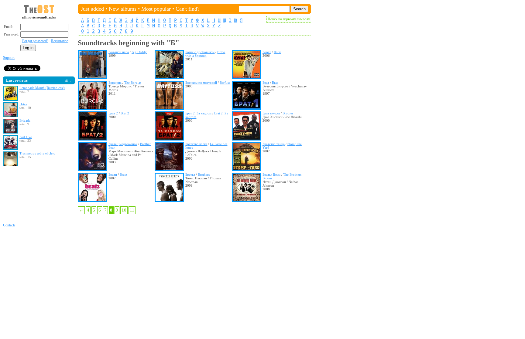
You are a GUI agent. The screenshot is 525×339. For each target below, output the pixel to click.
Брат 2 (113, 113)
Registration (59, 41)
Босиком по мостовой (201, 82)
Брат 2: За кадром (198, 113)
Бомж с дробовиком (199, 52)
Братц (112, 174)
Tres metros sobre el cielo (37, 153)
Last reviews (17, 80)
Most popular (156, 9)
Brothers (204, 174)
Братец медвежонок (122, 144)
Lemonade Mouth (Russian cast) (42, 88)
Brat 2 (125, 113)
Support (9, 58)
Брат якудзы (271, 113)
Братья (190, 174)
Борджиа (115, 82)
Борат (266, 52)
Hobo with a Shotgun (205, 53)
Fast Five (25, 137)
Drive (23, 104)
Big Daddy (139, 52)
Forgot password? (35, 41)
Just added (92, 9)
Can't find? (188, 9)
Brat (275, 82)
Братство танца (273, 144)
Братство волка (196, 144)
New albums (122, 9)
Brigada (24, 120)
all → (68, 80)
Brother (288, 113)
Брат (265, 82)
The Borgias (132, 82)
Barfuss (225, 82)
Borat (277, 52)
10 (124, 210)
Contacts (9, 225)
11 (132, 210)
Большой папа (118, 52)
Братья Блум (271, 174)
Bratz (123, 174)
